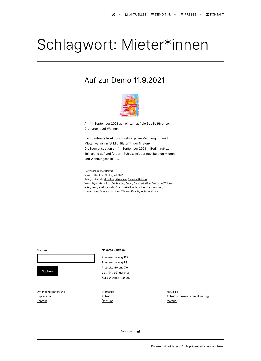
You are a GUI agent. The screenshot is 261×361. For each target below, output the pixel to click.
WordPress (216, 346)
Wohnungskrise (149, 191)
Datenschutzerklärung (51, 291)
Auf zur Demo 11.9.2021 (124, 80)
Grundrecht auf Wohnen (148, 187)
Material (172, 301)
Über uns (107, 301)
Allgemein (121, 179)
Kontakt (42, 301)
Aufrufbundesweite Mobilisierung (188, 296)
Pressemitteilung (137, 179)
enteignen (90, 187)
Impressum (44, 296)
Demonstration (142, 183)
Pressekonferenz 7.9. (115, 267)
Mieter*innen (91, 191)
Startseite (108, 291)
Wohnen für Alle (130, 191)
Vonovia (105, 191)
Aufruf (106, 296)
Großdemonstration (122, 187)
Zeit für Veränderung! (115, 272)
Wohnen (115, 191)
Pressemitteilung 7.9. (115, 262)
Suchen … (43, 250)
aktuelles (109, 179)
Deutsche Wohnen (162, 183)
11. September (116, 183)
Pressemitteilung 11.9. (115, 257)
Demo (129, 183)
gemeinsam (103, 187)
